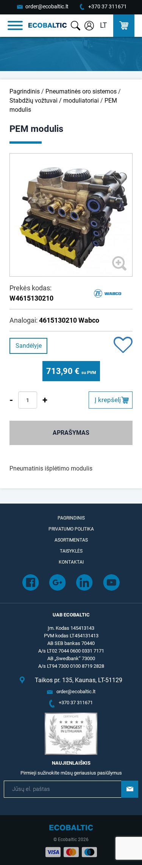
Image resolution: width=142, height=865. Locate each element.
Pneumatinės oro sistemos (81, 91)
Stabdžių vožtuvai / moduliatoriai (54, 100)
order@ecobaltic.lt (47, 6)
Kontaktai (71, 562)
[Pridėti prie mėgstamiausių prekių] (123, 345)
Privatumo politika (71, 529)
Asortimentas (71, 540)
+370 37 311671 (107, 6)
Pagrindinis (24, 91)
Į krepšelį (108, 400)
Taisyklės (71, 551)
